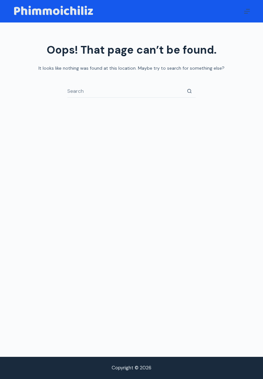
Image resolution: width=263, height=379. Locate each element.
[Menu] (247, 11)
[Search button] (189, 91)
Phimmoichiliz (53, 11)
